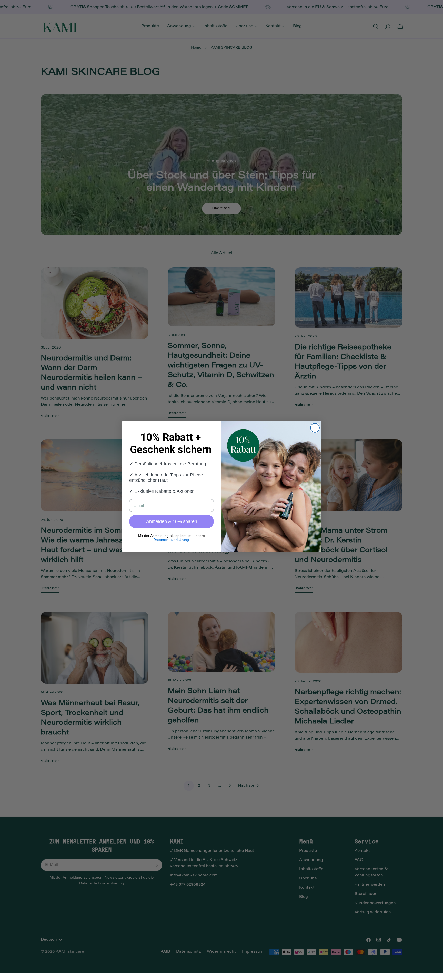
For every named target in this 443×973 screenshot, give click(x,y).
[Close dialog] (314, 427)
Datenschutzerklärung (171, 540)
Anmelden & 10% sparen (171, 521)
